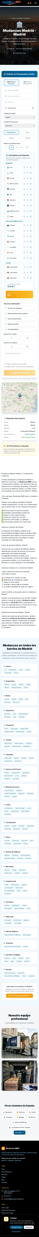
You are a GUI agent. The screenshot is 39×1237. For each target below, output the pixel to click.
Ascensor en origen (10, 334)
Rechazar (29, 1227)
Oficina (11, 138)
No (27, 338)
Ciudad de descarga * (11, 122)
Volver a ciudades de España (20, 18)
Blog (3, 1180)
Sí (11, 338)
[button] (19, 395)
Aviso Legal (5, 1207)
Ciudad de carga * (10, 113)
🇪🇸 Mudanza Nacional (11, 82)
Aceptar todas (16, 1227)
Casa (27, 132)
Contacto (4, 1182)
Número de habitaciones (12, 143)
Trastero (27, 138)
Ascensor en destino (10, 342)
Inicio (3, 1169)
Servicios (4, 1174)
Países (4, 1177)
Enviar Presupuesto (21, 373)
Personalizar (16, 1231)
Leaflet (35, 411)
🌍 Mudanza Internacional (27, 82)
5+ (27, 147)
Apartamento (11, 132)
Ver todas (18, 1132)
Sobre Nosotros (6, 1172)
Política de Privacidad (8, 1210)
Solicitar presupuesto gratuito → (19, 995)
